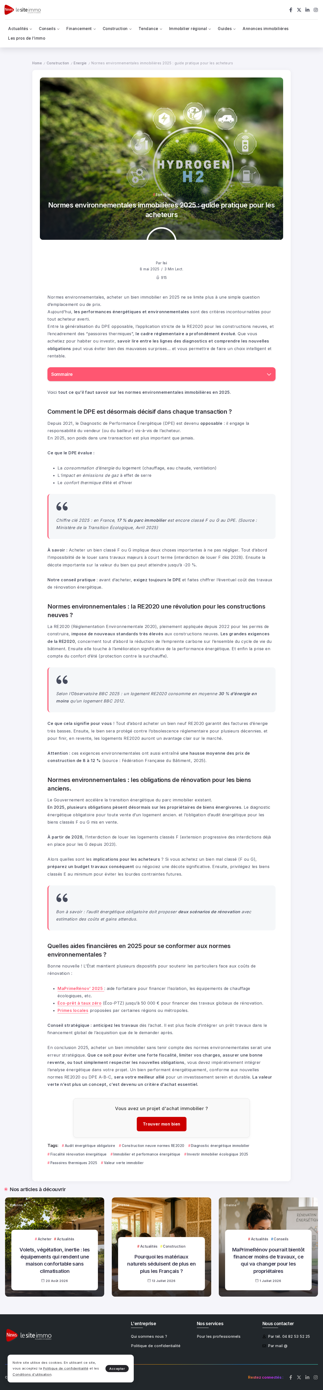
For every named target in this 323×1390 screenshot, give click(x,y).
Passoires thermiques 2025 (73, 1163)
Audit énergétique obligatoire (90, 1146)
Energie (80, 63)
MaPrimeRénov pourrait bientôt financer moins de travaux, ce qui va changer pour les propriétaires (268, 1260)
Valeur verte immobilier (124, 1163)
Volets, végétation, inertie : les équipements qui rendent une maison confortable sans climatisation (54, 1260)
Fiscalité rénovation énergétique (78, 1154)
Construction (58, 63)
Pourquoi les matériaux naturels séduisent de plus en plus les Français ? (161, 1263)
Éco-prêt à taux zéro (79, 1003)
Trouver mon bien (161, 1123)
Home (37, 63)
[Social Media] (290, 10)
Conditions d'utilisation (32, 1374)
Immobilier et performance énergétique (146, 1154)
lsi (165, 263)
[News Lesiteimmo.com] (22, 9)
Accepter (117, 1369)
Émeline (16, 1205)
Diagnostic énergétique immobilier (220, 1146)
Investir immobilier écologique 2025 (217, 1154)
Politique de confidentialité (66, 1368)
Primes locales (73, 1010)
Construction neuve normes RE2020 (153, 1146)
